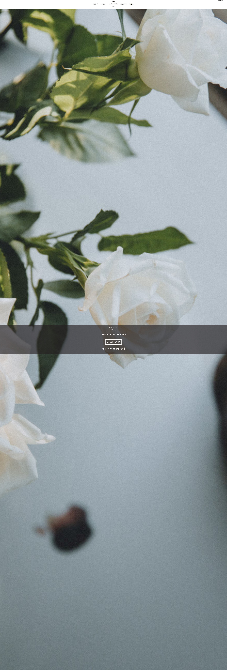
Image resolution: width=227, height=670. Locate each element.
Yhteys (131, 4)
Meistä (95, 4)
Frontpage (113, 3)
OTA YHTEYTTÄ (113, 342)
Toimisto (113, 6)
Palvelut (103, 4)
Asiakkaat (123, 4)
